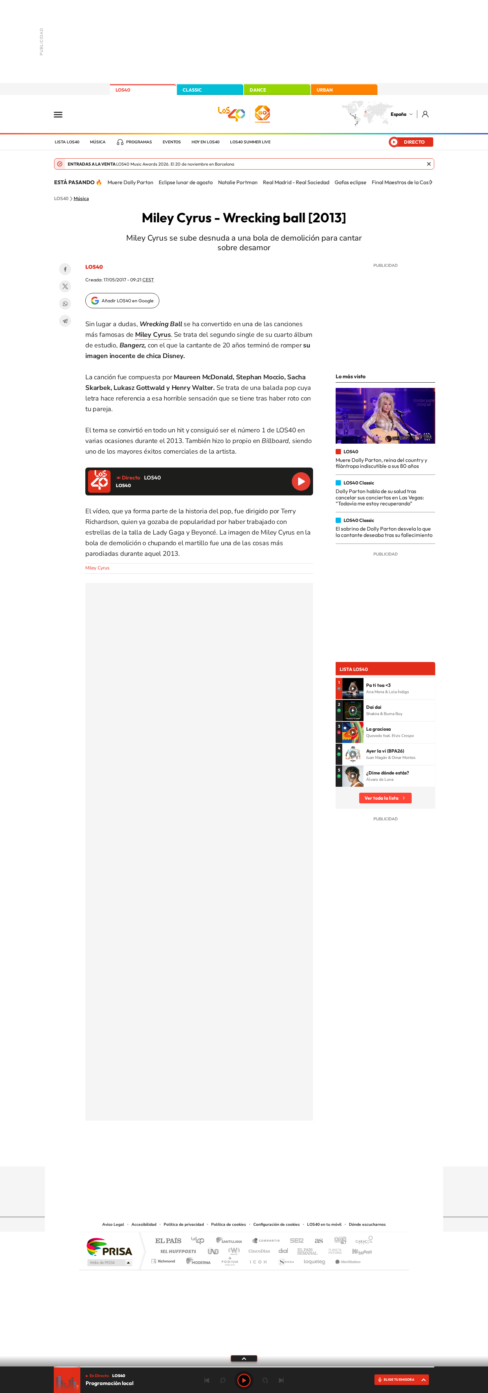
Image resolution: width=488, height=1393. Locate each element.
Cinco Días (258, 1249)
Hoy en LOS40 (205, 142)
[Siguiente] (431, 182)
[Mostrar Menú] (62, 114)
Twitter (65, 286)
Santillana (231, 1241)
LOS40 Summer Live (250, 142)
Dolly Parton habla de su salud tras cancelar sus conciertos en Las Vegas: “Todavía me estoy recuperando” (380, 497)
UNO (213, 1249)
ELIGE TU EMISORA (399, 1379)
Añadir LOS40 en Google (128, 301)
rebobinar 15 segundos (223, 1380)
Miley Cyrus (97, 568)
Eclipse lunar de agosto (186, 182)
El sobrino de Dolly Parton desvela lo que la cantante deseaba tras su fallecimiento (384, 531)
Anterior (207, 1380)
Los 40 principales (200, 1241)
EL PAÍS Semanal (308, 1249)
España (398, 114)
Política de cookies (228, 1224)
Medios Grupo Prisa (109, 1263)
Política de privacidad (184, 1224)
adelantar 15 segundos (265, 1380)
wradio (232, 1249)
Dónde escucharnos (367, 1224)
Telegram (65, 321)
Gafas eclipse (350, 182)
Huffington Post (177, 1249)
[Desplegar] (244, 1358)
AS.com (316, 1241)
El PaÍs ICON (258, 1259)
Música (98, 142)
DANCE (258, 90)
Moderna (196, 1259)
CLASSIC (192, 90)
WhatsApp (65, 304)
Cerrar (429, 164)
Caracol (362, 1241)
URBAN (325, 90)
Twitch (270, 1153)
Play (244, 1380)
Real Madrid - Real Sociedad (296, 182)
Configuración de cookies (276, 1224)
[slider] (244, 1366)
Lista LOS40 (67, 142)
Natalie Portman (238, 182)
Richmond (164, 1259)
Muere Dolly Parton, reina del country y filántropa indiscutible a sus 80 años (381, 463)
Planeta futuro (332, 1249)
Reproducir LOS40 (301, 481)
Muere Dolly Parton (130, 182)
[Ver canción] (353, 688)
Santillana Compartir (266, 1241)
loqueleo (315, 1259)
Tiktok (217, 1153)
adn (338, 1241)
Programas (139, 142)
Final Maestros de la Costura (405, 182)
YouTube (230, 1153)
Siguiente (281, 1380)
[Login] (426, 114)
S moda (285, 1259)
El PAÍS (168, 1241)
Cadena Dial (283, 1249)
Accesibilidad (143, 1224)
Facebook (65, 269)
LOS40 (123, 90)
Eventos (172, 142)
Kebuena (356, 1249)
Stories (284, 1153)
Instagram (204, 1153)
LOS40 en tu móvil (324, 1224)
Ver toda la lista (381, 798)
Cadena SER (295, 1241)
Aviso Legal (113, 1224)
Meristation (347, 1259)
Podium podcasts (229, 1259)
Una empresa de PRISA (109, 1246)
